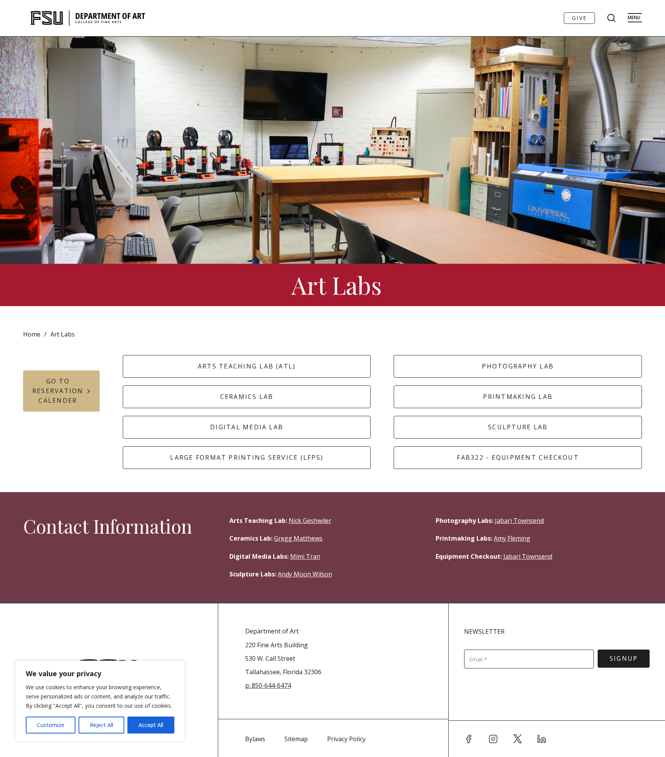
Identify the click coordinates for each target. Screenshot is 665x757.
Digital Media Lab (246, 427)
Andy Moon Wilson (305, 574)
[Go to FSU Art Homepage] (110, 18)
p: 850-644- (261, 685)
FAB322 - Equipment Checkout (517, 457)
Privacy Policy (346, 739)
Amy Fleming (512, 538)
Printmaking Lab (518, 396)
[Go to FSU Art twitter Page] (517, 739)
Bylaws (255, 739)
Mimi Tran (305, 556)
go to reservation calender (58, 391)
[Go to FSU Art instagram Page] (493, 739)
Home (31, 334)
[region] (100, 701)
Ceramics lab (247, 396)
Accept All (151, 725)
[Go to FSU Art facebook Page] (468, 739)
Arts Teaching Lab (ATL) (247, 366)
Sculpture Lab (518, 427)
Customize (50, 725)
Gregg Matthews (298, 538)
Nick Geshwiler (310, 520)
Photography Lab (518, 366)
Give (579, 18)
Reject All (101, 725)
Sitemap (296, 739)
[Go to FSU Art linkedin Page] (541, 739)
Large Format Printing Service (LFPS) (246, 457)
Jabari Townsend (519, 520)
